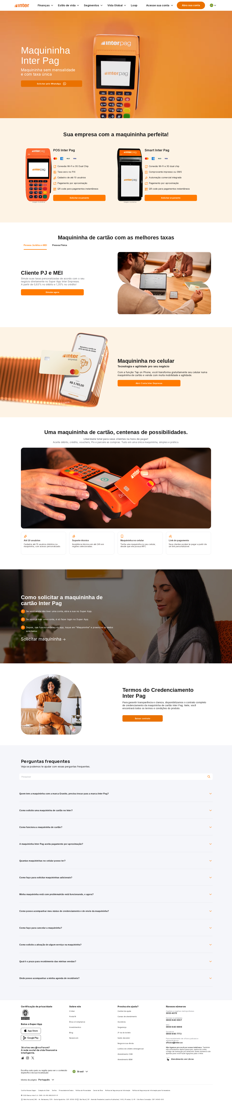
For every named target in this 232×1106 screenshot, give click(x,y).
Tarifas (54, 1090)
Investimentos (75, 1027)
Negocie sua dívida (126, 1043)
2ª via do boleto (124, 1033)
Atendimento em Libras (182, 1059)
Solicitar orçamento (79, 198)
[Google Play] (31, 1038)
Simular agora (52, 292)
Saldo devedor (124, 1038)
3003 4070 (171, 1013)
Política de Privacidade (83, 1090)
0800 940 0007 (174, 1020)
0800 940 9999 (174, 1027)
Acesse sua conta (157, 5)
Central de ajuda (124, 1011)
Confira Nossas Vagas (28, 1090)
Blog (71, 1033)
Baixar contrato (142, 718)
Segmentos (91, 5)
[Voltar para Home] (22, 5)
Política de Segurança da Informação (117, 1090)
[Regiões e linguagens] (213, 5)
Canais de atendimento (127, 1017)
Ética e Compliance (77, 1022)
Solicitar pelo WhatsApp (49, 84)
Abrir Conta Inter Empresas (149, 383)
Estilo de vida (67, 5)
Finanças (44, 5)
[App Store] (31, 1031)
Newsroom (73, 1038)
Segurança (122, 1027)
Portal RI (72, 1017)
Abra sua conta (191, 5)
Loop (134, 5)
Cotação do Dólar (44, 1090)
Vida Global (115, 5)
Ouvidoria (122, 1022)
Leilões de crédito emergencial (131, 1049)
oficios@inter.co (174, 1042)
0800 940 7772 (174, 1034)
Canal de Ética (98, 1090)
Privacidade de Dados (66, 1090)
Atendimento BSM (125, 1059)
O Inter (72, 1011)
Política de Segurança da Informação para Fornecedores (151, 1090)
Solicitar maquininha (41, 639)
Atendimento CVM (125, 1054)
